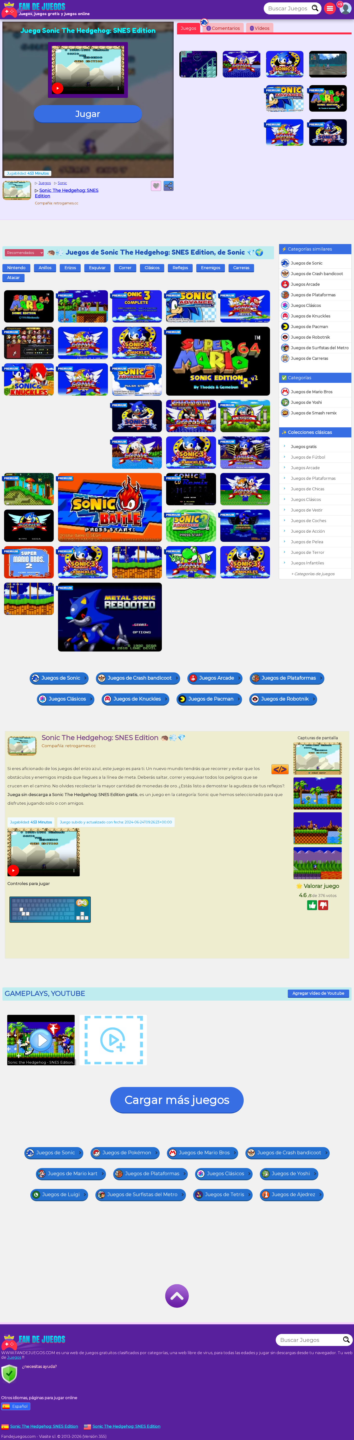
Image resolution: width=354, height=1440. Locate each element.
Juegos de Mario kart (73, 1173)
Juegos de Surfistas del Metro (320, 348)
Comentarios (224, 28)
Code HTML (288, 769)
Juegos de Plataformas (313, 295)
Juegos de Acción (308, 531)
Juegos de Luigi (61, 1194)
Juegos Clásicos (306, 305)
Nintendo (16, 267)
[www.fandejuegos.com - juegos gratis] (33, 1342)
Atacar (13, 277)
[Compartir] (169, 186)
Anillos (45, 267)
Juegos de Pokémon (127, 1153)
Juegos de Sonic (306, 263)
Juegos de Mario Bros (311, 392)
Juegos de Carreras (309, 358)
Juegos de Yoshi (306, 402)
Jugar (88, 113)
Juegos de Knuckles (310, 316)
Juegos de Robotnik (310, 337)
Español (20, 1406)
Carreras (241, 267)
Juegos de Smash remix (314, 413)
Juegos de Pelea (307, 542)
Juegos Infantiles (307, 563)
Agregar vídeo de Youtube (318, 993)
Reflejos (180, 267)
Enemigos (210, 267)
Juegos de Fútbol (308, 457)
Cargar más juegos (177, 1100)
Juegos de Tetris (224, 1194)
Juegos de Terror (307, 552)
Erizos (70, 267)
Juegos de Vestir (307, 510)
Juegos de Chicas (307, 489)
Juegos (188, 28)
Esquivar (97, 267)
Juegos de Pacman (309, 326)
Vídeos (260, 28)
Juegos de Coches (308, 520)
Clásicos (152, 267)
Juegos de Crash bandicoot (317, 274)
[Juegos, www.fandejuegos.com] (33, 9)
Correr (125, 267)
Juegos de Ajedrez (293, 1194)
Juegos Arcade (305, 284)
